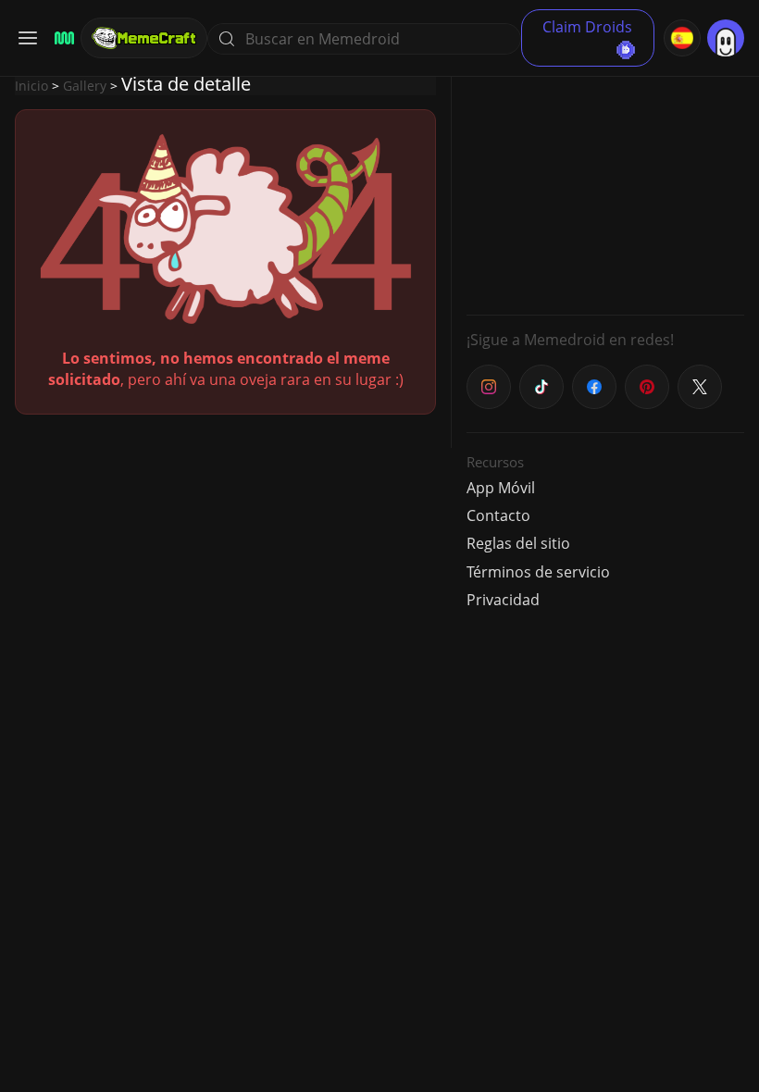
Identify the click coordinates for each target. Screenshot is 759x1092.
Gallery (84, 85)
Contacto (498, 515)
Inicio (31, 85)
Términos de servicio (538, 572)
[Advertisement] (605, 185)
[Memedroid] (61, 38)
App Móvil (501, 488)
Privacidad (503, 599)
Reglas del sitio (518, 543)
